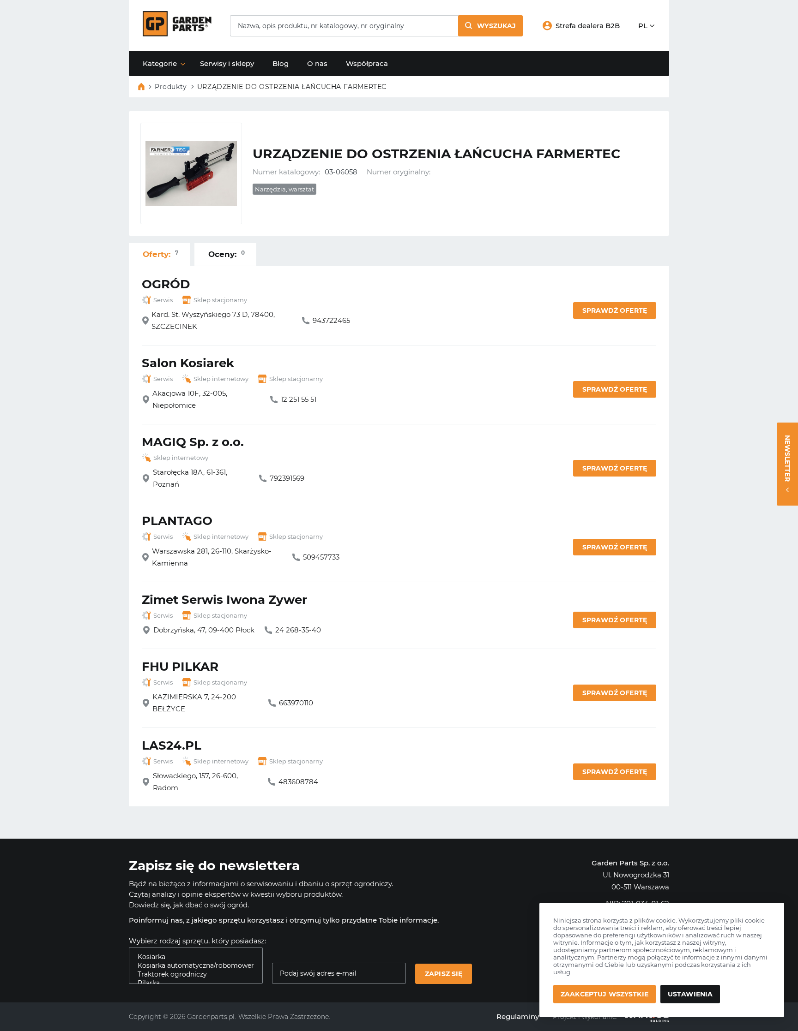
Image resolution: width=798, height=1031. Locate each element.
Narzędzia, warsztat (284, 189)
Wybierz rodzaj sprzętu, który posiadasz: (197, 940)
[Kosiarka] (192, 957)
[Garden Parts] (177, 34)
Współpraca (367, 63)
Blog (280, 63)
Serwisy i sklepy (227, 63)
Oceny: (226, 254)
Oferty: (160, 254)
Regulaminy (517, 1016)
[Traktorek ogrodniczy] (192, 974)
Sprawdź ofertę (614, 310)
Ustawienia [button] (690, 994)
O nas (317, 63)
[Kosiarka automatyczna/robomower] (192, 965)
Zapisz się (443, 974)
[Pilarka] (192, 983)
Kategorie (160, 63)
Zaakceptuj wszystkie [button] (604, 994)
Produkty (171, 87)
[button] (490, 25)
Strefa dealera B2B (588, 25)
